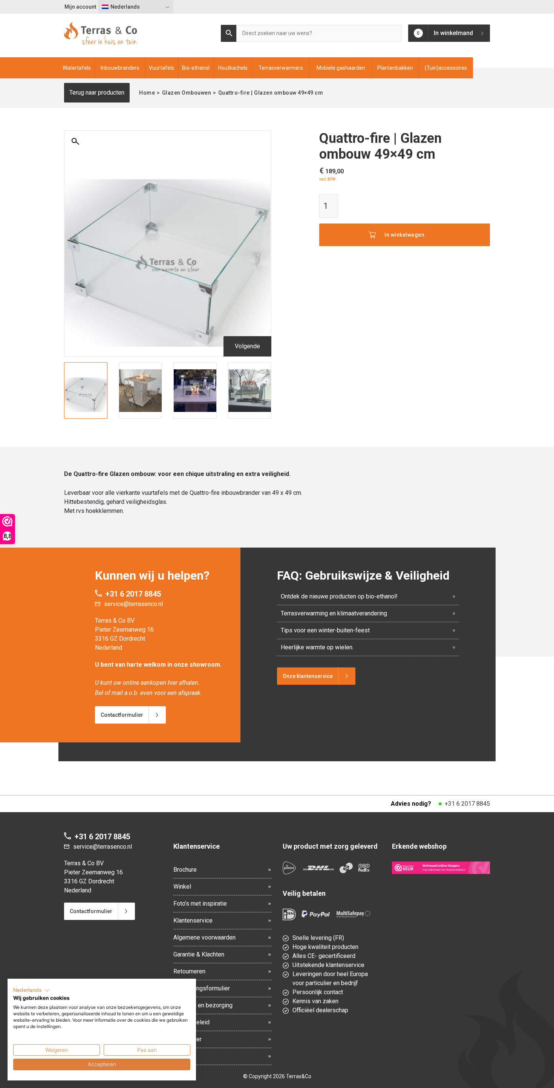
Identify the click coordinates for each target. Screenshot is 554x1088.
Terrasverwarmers (281, 68)
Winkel (182, 886)
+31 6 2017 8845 (133, 593)
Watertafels (77, 68)
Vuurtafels (161, 68)
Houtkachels (233, 68)
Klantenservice (193, 920)
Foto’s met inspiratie (200, 903)
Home (147, 93)
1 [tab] (153, 414)
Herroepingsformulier (201, 988)
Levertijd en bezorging (203, 1005)
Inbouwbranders (120, 68)
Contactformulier (122, 715)
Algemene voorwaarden (204, 937)
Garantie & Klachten (198, 954)
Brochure (185, 869)
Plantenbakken (395, 68)
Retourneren (189, 971)
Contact (183, 1056)
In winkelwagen (404, 235)
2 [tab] (160, 414)
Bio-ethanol (196, 68)
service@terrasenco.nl (133, 604)
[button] (31, 990)
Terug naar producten (96, 92)
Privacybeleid (191, 1022)
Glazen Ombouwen (186, 93)
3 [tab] (168, 414)
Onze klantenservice (308, 676)
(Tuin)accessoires (446, 68)
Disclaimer (187, 1039)
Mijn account (80, 7)
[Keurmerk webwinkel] (441, 868)
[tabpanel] (85, 390)
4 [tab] (175, 414)
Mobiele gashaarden (341, 68)
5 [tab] (183, 414)
